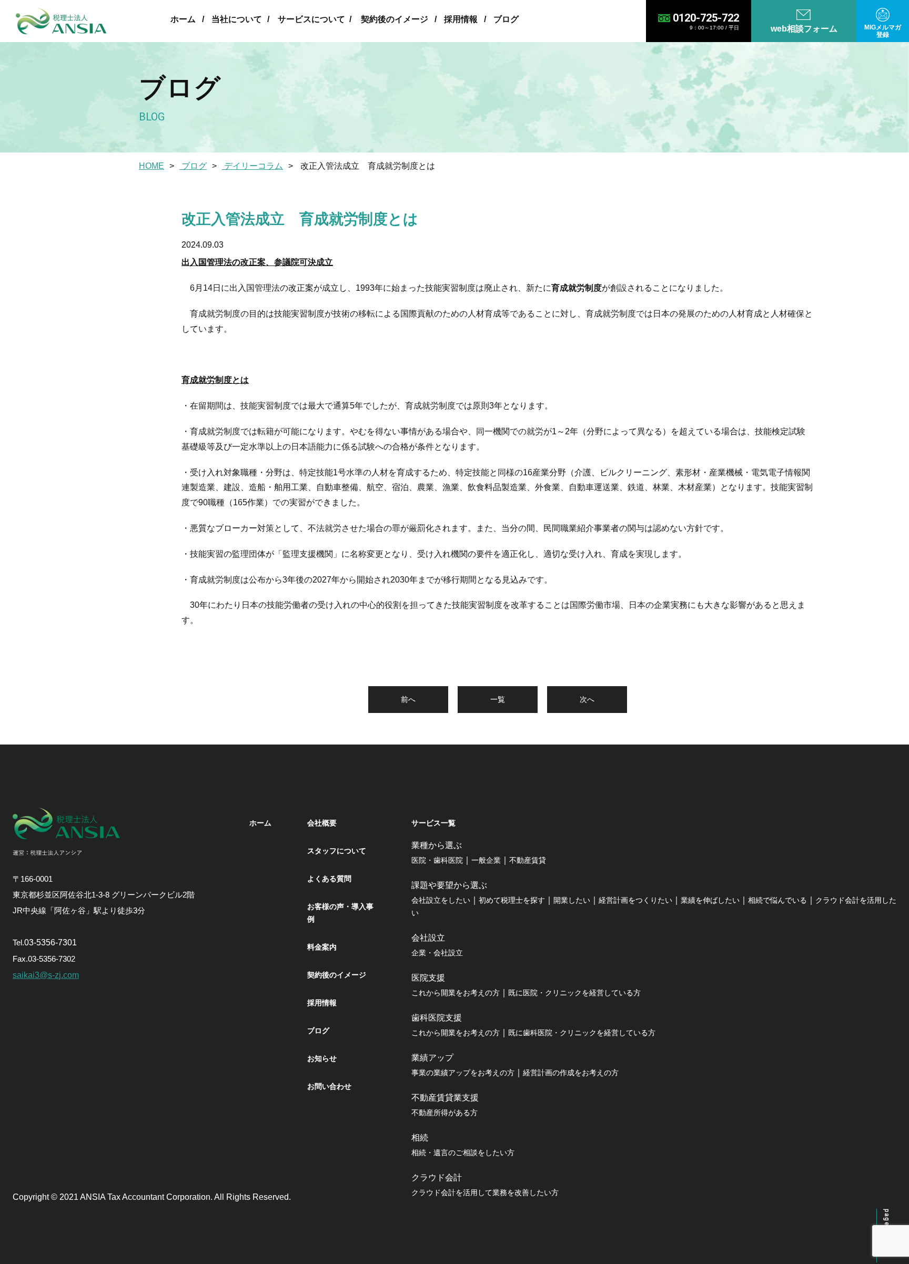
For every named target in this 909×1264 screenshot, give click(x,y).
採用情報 (461, 19)
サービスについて (311, 19)
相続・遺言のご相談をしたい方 (462, 1152)
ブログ (506, 19)
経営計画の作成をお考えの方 (571, 1072)
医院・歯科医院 (437, 860)
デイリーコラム (252, 165)
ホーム (183, 19)
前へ (408, 699)
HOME (151, 165)
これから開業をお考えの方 (455, 992)
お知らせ (322, 1058)
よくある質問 (329, 878)
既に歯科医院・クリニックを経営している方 (581, 1032)
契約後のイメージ (394, 19)
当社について (236, 19)
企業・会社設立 (437, 953)
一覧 (497, 699)
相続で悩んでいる (777, 900)
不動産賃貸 (527, 860)
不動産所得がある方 (444, 1112)
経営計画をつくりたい (635, 900)
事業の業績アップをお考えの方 (462, 1072)
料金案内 (322, 947)
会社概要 (322, 823)
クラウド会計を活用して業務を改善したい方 (485, 1192)
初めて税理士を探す (512, 900)
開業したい (571, 900)
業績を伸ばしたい (710, 900)
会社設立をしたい (440, 900)
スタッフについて (336, 851)
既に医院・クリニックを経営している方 (574, 992)
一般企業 (486, 860)
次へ (587, 699)
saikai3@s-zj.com (46, 975)
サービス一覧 (433, 823)
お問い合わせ (329, 1086)
